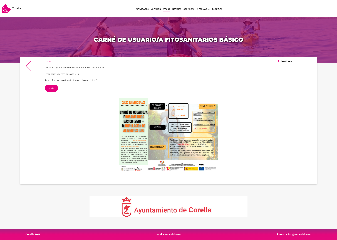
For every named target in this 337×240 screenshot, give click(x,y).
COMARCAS (188, 9)
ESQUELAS (217, 9)
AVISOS (166, 9)
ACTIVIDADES (142, 9)
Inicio (48, 61)
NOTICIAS (176, 9)
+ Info (51, 88)
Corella (16, 8)
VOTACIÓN (156, 9)
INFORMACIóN (203, 9)
